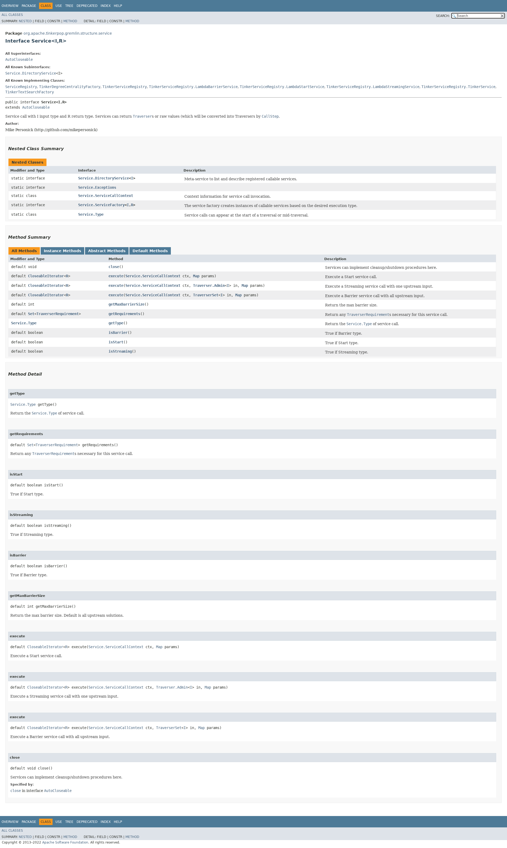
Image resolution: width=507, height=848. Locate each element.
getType (116, 323)
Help (118, 6)
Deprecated (87, 6)
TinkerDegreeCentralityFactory (69, 87)
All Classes (12, 15)
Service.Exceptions (97, 187)
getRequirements (124, 314)
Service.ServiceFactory (101, 205)
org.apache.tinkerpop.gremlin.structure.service (68, 33)
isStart (116, 342)
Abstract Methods (106, 251)
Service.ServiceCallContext (105, 195)
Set (31, 314)
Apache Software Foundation (65, 842)
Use (58, 6)
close (114, 267)
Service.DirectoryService (30, 73)
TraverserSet (205, 295)
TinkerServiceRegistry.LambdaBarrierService (193, 87)
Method (70, 21)
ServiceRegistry (21, 87)
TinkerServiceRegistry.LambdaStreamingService (372, 87)
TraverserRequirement (57, 314)
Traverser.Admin (209, 285)
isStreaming (120, 351)
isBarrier (118, 332)
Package (29, 6)
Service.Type (91, 214)
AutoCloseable (19, 59)
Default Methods (150, 251)
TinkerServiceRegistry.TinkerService (458, 87)
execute (116, 276)
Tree (69, 6)
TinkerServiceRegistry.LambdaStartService (282, 87)
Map (196, 276)
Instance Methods (62, 251)
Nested (25, 21)
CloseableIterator (46, 276)
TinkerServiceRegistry (124, 87)
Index (106, 6)
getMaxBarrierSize (126, 304)
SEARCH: (443, 16)
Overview (10, 6)
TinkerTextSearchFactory (29, 92)
